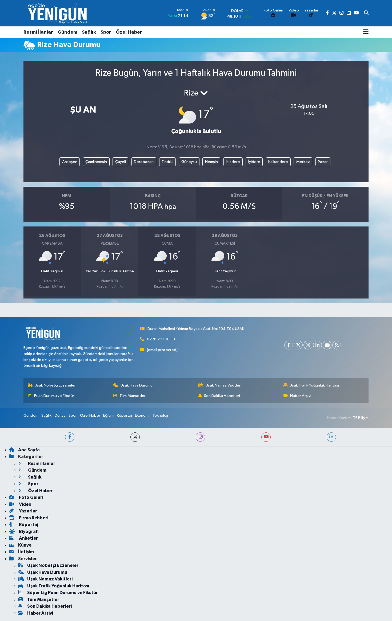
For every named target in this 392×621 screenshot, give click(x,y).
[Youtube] (327, 345)
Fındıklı (167, 162)
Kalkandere (278, 162)
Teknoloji (160, 415)
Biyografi (28, 531)
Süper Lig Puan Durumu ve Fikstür (62, 592)
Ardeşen (69, 162)
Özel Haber (129, 32)
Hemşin (211, 162)
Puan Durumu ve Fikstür (54, 396)
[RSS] (336, 345)
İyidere (254, 162)
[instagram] (200, 437)
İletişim (26, 552)
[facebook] (69, 437)
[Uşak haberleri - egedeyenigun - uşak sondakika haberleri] (58, 13)
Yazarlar (27, 511)
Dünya (60, 415)
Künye (24, 545)
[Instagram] (307, 345)
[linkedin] (331, 437)
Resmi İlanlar (38, 32)
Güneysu (189, 162)
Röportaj (124, 415)
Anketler (28, 538)
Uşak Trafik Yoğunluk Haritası (314, 385)
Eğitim (108, 415)
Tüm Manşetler (132, 396)
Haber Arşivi (300, 396)
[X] (298, 345)
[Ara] (366, 13)
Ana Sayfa (29, 450)
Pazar (323, 162)
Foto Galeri (30, 497)
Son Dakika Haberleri (222, 396)
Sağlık (89, 32)
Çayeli (120, 162)
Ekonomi (142, 415)
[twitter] (135, 437)
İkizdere (233, 162)
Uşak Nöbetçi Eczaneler (55, 385)
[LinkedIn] (317, 345)
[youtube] (266, 437)
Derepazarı (144, 162)
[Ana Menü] (366, 32)
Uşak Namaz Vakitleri (223, 385)
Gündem (67, 32)
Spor (106, 32)
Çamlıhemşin (96, 162)
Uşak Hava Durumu (137, 385)
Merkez (303, 162)
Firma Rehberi (33, 518)
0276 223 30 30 (161, 339)
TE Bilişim (361, 418)
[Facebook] (288, 345)
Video (24, 504)
